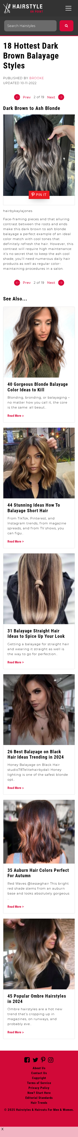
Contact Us (39, 1073)
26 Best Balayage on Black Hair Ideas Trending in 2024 (35, 754)
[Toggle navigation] (68, 8)
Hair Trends (39, 1103)
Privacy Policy (39, 1088)
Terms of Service (39, 1083)
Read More (14, 416)
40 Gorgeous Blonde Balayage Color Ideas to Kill (37, 387)
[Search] (66, 25)
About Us (39, 1068)
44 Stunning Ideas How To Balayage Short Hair (33, 508)
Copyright (39, 1078)
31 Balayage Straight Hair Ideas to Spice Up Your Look (36, 633)
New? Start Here (39, 1093)
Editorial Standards (39, 1098)
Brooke (36, 78)
